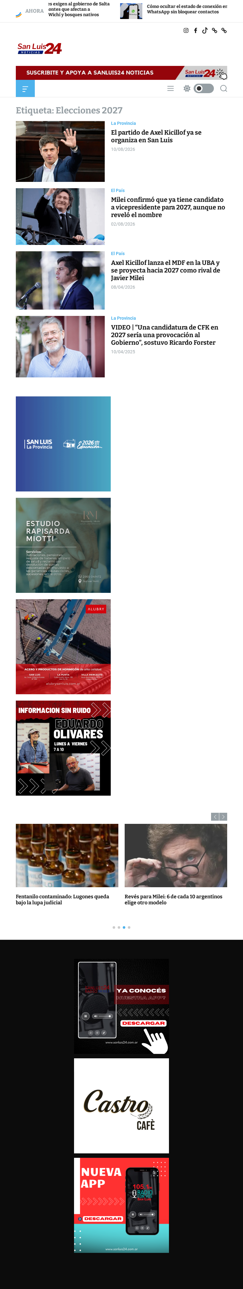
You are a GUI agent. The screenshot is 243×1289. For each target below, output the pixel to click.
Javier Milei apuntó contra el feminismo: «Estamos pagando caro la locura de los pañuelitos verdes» (172, 903)
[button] (215, 817)
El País (118, 190)
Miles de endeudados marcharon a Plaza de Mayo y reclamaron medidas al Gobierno (64, 903)
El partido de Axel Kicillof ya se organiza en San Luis (156, 136)
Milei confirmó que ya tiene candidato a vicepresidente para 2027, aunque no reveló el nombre (168, 207)
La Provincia (123, 123)
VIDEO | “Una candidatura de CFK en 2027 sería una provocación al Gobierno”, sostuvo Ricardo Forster (164, 335)
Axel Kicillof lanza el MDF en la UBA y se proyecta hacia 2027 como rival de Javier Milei (165, 270)
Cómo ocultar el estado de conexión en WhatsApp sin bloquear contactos (133, 9)
